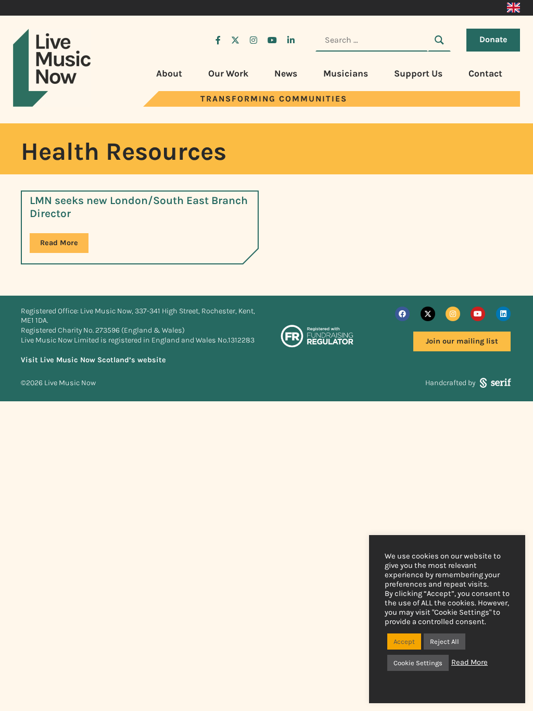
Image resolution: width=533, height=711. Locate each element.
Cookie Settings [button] (418, 663)
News (285, 73)
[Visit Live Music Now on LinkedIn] (291, 40)
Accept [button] (404, 641)
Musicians (345, 73)
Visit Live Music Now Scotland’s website (93, 359)
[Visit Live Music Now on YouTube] (272, 40)
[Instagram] (453, 314)
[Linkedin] (503, 314)
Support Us (418, 73)
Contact (485, 73)
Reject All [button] (444, 641)
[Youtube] (478, 314)
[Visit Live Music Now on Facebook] (218, 40)
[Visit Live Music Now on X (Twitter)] (235, 40)
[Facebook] (402, 314)
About (169, 73)
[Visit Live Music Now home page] (52, 104)
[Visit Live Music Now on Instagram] (253, 40)
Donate (493, 39)
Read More (59, 242)
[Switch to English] (513, 8)
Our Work (228, 73)
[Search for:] (371, 40)
